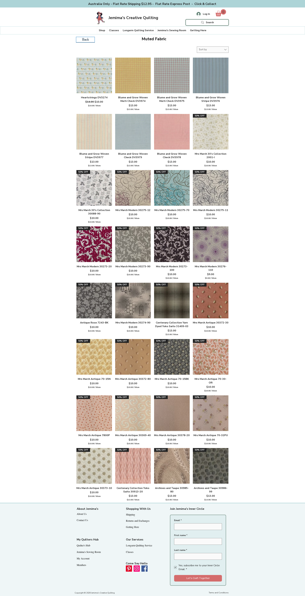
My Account (83, 558)
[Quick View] (94, 75)
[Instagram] (137, 568)
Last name (180, 550)
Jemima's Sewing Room (89, 552)
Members (81, 565)
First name (180, 535)
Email (178, 520)
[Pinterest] (129, 568)
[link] (220, 12)
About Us (82, 513)
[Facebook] (144, 568)
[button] (102, 30)
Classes (129, 552)
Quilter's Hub (83, 545)
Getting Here (132, 527)
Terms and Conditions (219, 592)
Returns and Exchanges (137, 520)
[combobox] (213, 49)
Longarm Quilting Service (139, 545)
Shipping (130, 514)
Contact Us (82, 520)
